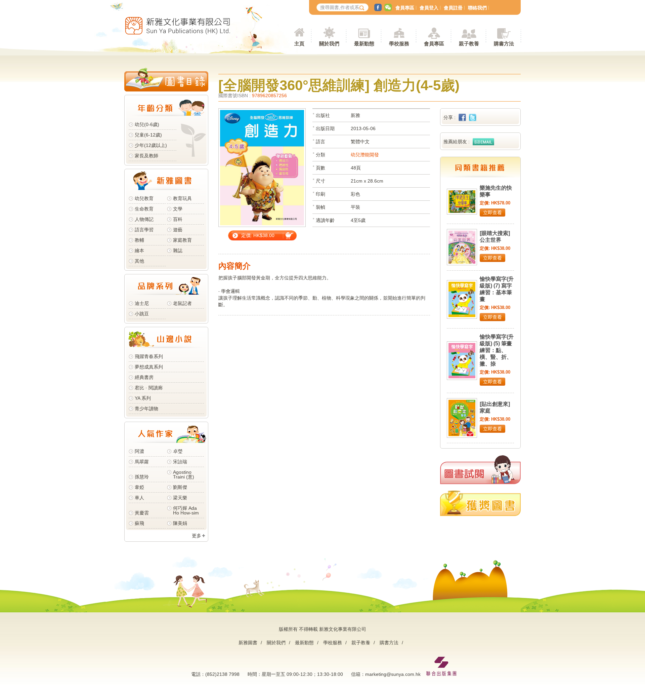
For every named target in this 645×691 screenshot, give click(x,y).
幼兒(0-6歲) (147, 124)
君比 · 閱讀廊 (149, 387)
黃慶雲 (142, 512)
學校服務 (399, 43)
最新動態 (304, 642)
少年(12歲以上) (151, 145)
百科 (177, 219)
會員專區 (404, 7)
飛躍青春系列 (149, 356)
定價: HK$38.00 (257, 235)
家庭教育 (182, 240)
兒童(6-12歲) (150, 135)
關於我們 (276, 642)
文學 (177, 209)
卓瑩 (177, 451)
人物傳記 (144, 219)
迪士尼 (142, 303)
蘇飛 (139, 523)
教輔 (139, 240)
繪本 (139, 250)
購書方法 (389, 642)
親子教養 (360, 642)
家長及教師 (146, 155)
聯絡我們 (477, 7)
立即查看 (492, 212)
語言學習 (144, 229)
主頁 (299, 43)
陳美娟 (180, 523)
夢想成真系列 (149, 367)
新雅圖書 (248, 642)
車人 (139, 497)
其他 (139, 261)
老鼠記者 (182, 303)
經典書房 (144, 377)
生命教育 (144, 209)
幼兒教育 (144, 198)
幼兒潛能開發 (365, 154)
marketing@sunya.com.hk (393, 674)
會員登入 (429, 7)
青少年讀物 (146, 408)
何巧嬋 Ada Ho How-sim (186, 510)
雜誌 (177, 250)
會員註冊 (453, 7)
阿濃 (139, 451)
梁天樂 (180, 497)
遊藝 (177, 229)
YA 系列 (143, 398)
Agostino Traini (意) (183, 474)
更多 (196, 535)
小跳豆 (142, 313)
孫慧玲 (142, 476)
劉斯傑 (180, 487)
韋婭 (139, 487)
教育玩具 (182, 198)
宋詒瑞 (180, 461)
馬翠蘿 (142, 461)
